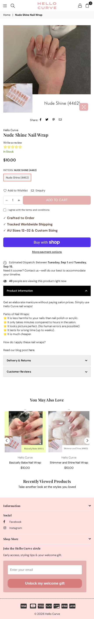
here (31, 350)
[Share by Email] (60, 120)
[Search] (13, 5)
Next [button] (87, 440)
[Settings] (80, 5)
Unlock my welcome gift (44, 583)
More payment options (47, 252)
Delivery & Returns (19, 360)
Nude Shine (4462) (17, 177)
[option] (47, 69)
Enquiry (40, 190)
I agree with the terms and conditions (29, 209)
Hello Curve (10, 130)
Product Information (20, 291)
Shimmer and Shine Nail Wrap (69, 462)
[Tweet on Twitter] (47, 120)
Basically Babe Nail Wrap (25, 462)
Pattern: (20, 170)
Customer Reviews (19, 371)
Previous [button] (6, 440)
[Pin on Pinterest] (53, 120)
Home (6, 15)
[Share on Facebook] (41, 120)
